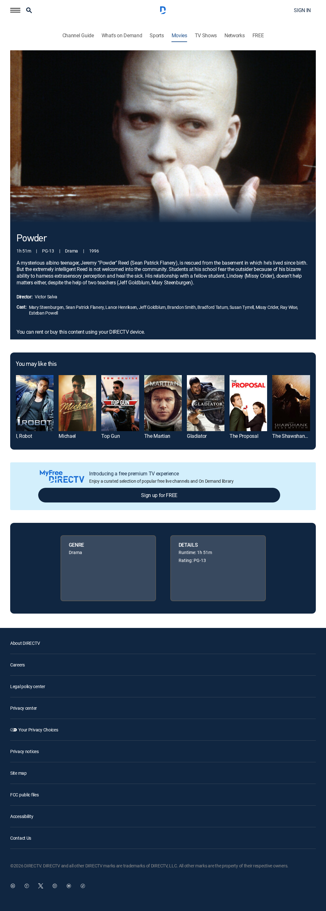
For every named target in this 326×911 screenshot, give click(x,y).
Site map (18, 773)
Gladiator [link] (197, 435)
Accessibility (21, 816)
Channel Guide (78, 35)
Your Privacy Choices (38, 730)
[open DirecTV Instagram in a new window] (54, 885)
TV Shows (206, 35)
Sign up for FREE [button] (159, 495)
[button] (15, 10)
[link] (34, 403)
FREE (258, 35)
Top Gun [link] (110, 435)
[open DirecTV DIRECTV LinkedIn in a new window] (12, 885)
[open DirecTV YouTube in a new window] (68, 885)
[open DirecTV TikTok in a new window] (82, 885)
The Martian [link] (157, 435)
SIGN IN (302, 10)
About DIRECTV (25, 643)
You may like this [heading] (36, 364)
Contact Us (20, 838)
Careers (17, 665)
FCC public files (24, 795)
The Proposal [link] (244, 435)
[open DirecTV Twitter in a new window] (40, 885)
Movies (179, 35)
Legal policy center (27, 686)
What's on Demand (122, 35)
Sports (157, 35)
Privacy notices (24, 751)
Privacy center (23, 708)
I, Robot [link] (24, 435)
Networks (234, 35)
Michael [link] (67, 435)
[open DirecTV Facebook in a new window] (26, 885)
